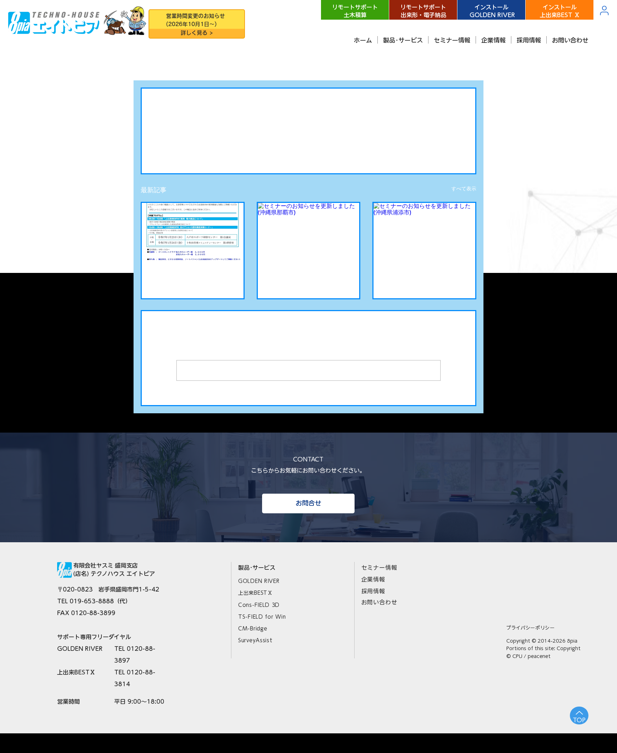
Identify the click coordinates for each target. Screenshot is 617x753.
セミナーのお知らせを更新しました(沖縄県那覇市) (308, 277)
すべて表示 (463, 188)
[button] (403, 40)
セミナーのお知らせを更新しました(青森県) (192, 277)
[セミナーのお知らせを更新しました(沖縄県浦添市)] (424, 231)
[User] (604, 10)
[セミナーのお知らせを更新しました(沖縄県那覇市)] (309, 231)
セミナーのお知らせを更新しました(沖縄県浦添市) (424, 277)
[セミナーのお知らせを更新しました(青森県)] (193, 231)
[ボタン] (196, 24)
